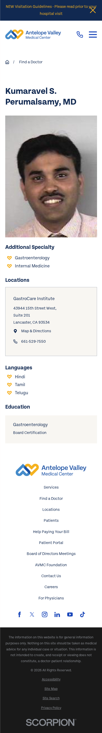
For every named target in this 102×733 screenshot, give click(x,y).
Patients (51, 520)
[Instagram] (44, 614)
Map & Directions (36, 331)
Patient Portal (51, 543)
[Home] (33, 34)
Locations (51, 509)
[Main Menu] (93, 34)
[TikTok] (82, 614)
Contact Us (51, 576)
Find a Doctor (51, 498)
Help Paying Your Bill (51, 532)
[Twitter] (32, 614)
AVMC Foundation (51, 565)
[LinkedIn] (57, 614)
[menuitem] (51, 680)
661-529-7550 (33, 341)
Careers (51, 587)
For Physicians (51, 598)
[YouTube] (70, 614)
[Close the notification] (93, 10)
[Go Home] (7, 62)
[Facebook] (19, 614)
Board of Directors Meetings (51, 554)
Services (51, 487)
